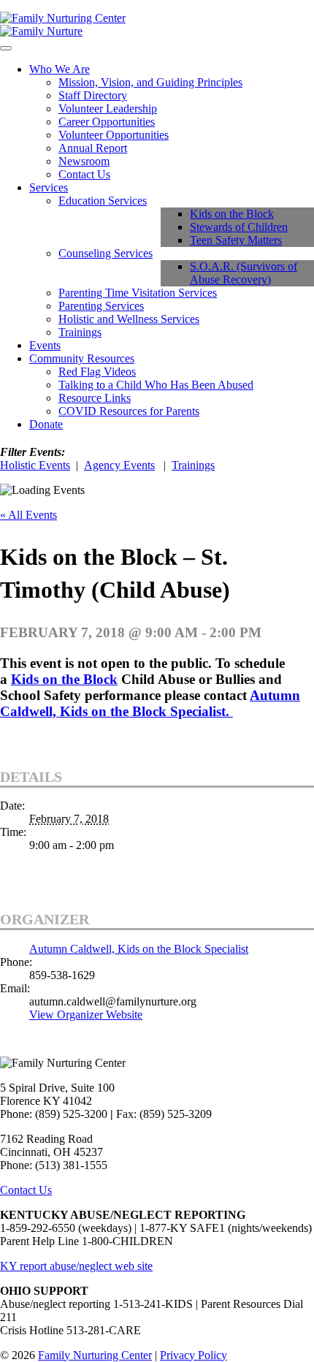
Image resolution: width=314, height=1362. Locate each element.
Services (48, 187)
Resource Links (94, 398)
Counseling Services (105, 253)
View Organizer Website (85, 1014)
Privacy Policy (193, 1355)
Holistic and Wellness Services (128, 319)
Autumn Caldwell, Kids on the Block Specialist (138, 949)
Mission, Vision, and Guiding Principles (150, 82)
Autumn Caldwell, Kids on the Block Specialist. (150, 703)
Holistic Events (35, 465)
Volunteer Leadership (107, 108)
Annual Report (92, 148)
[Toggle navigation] (6, 48)
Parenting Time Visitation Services (137, 292)
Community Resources (81, 358)
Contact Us (84, 174)
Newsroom (84, 161)
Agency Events (119, 465)
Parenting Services (101, 306)
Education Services (102, 200)
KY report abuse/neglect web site (76, 1266)
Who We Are (59, 69)
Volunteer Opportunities (113, 135)
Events (45, 345)
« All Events (28, 515)
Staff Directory (92, 95)
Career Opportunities (106, 121)
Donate (46, 424)
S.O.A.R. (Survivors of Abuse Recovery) (243, 273)
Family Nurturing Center (95, 1355)
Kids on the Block (232, 214)
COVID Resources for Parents (128, 411)
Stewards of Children (239, 227)
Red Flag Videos (97, 371)
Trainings (80, 332)
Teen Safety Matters (236, 240)
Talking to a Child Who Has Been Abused (155, 384)
